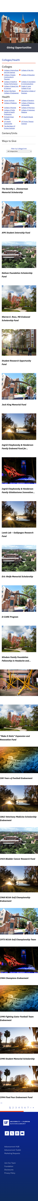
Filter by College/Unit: (19, 149)
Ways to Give (9, 141)
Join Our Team (10, 1163)
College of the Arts (27, 70)
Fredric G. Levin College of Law (26, 87)
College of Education (28, 75)
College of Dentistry (27, 100)
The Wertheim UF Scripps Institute (9, 127)
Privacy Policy (9, 1173)
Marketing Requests (12, 1153)
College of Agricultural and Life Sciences (11, 71)
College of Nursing (10, 108)
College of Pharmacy (28, 108)
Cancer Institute (9, 100)
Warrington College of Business (28, 92)
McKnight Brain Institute (9, 118)
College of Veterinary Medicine (28, 111)
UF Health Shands (27, 117)
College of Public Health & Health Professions (9, 112)
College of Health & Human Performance (10, 83)
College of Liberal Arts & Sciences (11, 87)
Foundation (8, 1166)
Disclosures (8, 1169)
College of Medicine (10, 103)
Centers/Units (9, 133)
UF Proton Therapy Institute (27, 123)
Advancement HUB (11, 1146)
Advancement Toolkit (12, 1150)
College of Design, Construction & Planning (10, 77)
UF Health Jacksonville (8, 123)
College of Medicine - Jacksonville (28, 104)
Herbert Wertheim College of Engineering (11, 92)
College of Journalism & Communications (28, 83)
